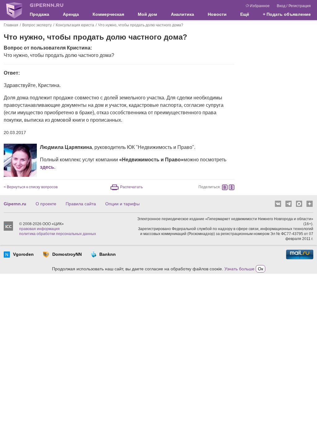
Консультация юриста (75, 25)
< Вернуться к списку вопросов (31, 187)
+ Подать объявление (287, 14)
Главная (11, 25)
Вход (281, 6)
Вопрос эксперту (37, 25)
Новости (217, 14)
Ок (260, 268)
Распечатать (131, 187)
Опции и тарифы (122, 203)
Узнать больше (239, 268)
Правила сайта (81, 203)
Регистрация (300, 6)
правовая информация (39, 229)
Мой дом (147, 14)
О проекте (46, 203)
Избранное (260, 6)
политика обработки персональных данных (57, 234)
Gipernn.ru (15, 203)
